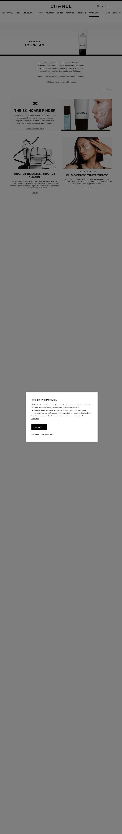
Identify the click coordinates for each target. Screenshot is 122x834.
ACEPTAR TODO (39, 427)
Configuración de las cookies (42, 434)
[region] (62, 417)
